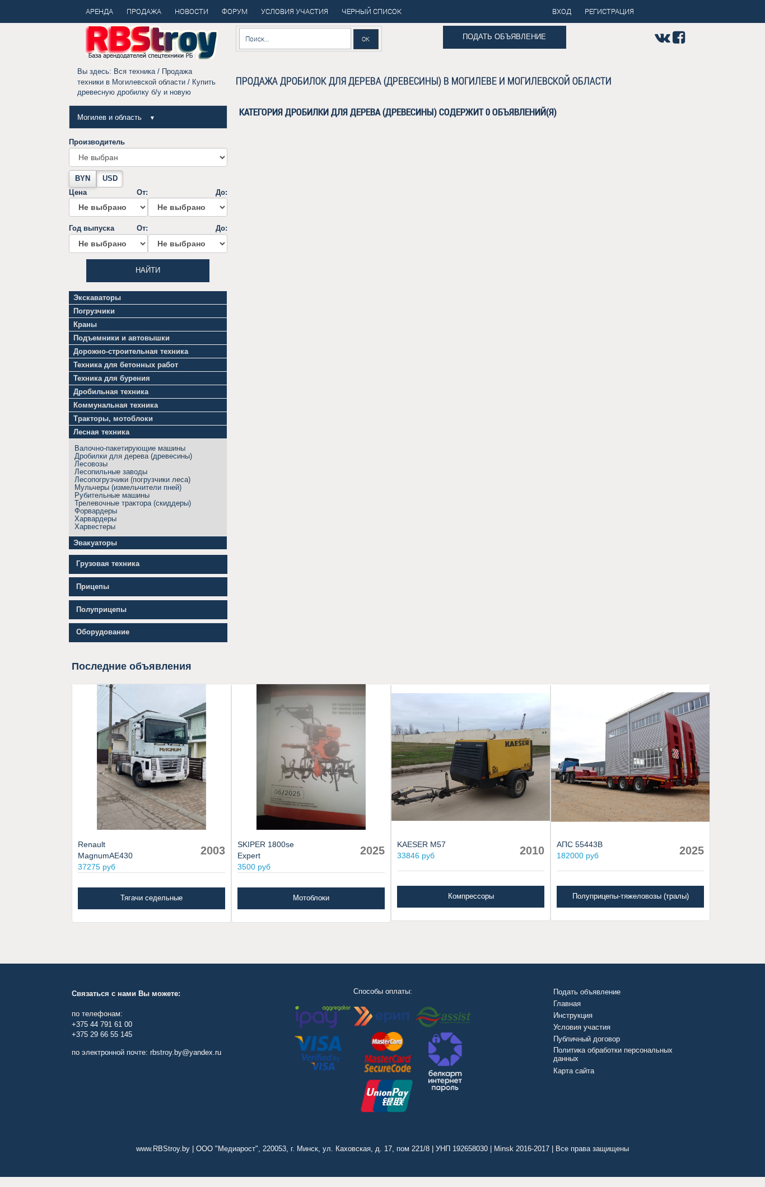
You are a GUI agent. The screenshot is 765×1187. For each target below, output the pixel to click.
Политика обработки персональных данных (613, 1054)
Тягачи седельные (151, 898)
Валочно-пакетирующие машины (129, 448)
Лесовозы (91, 464)
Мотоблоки (311, 898)
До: (221, 192)
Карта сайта (573, 1071)
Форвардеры (95, 511)
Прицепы (92, 586)
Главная (567, 1003)
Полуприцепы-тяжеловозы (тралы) (630, 896)
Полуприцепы (101, 609)
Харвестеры (94, 526)
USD (110, 178)
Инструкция (573, 1015)
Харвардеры (95, 519)
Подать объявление (504, 36)
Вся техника (134, 71)
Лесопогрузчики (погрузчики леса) (132, 479)
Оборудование (102, 632)
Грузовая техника (107, 563)
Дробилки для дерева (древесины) (133, 456)
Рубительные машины (112, 495)
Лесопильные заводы (110, 472)
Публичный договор (586, 1039)
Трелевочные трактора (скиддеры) (132, 503)
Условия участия (581, 1027)
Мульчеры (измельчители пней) (127, 487)
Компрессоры (471, 896)
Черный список (372, 11)
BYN (82, 178)
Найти (148, 270)
